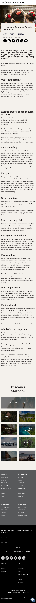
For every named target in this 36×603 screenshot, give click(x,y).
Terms (20, 312)
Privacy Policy (28, 312)
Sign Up (29, 308)
